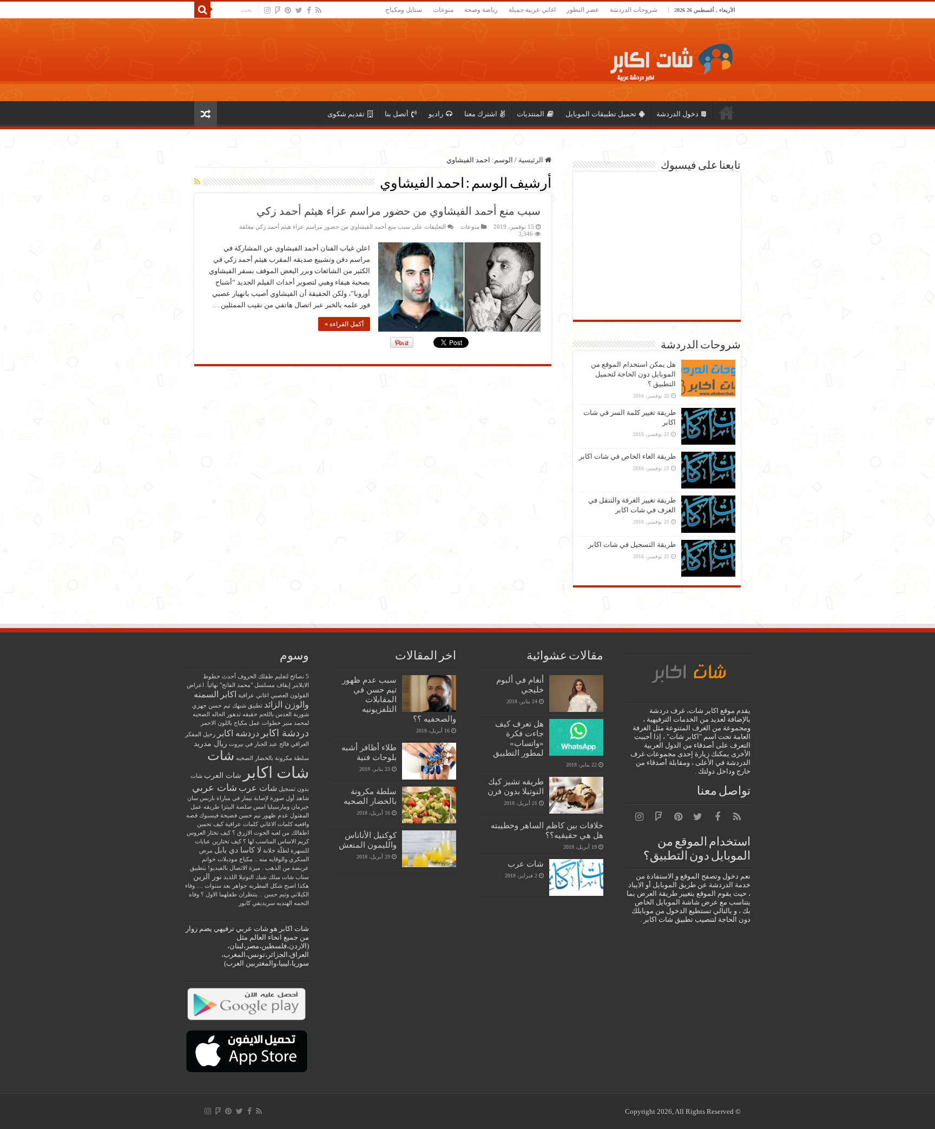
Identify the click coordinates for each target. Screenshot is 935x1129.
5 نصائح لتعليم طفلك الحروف (273, 676)
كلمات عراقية (241, 824)
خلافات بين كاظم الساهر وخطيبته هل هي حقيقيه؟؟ (547, 830)
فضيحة (228, 815)
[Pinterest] (288, 10)
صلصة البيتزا (236, 807)
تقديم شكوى (346, 114)
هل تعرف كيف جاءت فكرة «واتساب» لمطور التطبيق (518, 738)
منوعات (443, 10)
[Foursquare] (277, 10)
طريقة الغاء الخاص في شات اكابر (627, 456)
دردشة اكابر (285, 733)
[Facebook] (309, 10)
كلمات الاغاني (276, 824)
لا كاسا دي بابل (237, 850)
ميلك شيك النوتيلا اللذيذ (251, 877)
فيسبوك (209, 815)
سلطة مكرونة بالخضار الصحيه (370, 796)
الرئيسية (727, 112)
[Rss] (318, 10)
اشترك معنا (480, 114)
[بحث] (202, 10)
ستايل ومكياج (403, 10)
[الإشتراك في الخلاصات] (197, 182)
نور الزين (207, 877)
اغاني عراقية (253, 695)
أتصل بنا (397, 114)
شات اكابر (276, 772)
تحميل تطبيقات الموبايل (600, 114)
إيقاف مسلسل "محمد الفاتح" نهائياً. (248, 685)
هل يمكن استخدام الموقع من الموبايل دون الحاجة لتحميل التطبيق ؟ (633, 374)
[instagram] (267, 10)
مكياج (246, 859)
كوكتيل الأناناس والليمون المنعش (368, 839)
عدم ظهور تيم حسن (263, 815)
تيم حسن (219, 706)
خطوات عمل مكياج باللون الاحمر (241, 723)
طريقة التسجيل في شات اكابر (632, 544)
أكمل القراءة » (344, 324)
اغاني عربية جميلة (532, 10)
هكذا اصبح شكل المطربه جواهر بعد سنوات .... (252, 886)
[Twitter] (299, 10)
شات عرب (526, 863)
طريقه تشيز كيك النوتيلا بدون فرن (516, 786)
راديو (436, 114)
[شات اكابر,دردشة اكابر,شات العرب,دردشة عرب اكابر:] (668, 58)
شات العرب (222, 775)
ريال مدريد (210, 744)
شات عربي (214, 787)
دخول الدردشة (677, 114)
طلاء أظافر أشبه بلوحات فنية (369, 752)
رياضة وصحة (481, 10)
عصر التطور (583, 10)
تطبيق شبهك (247, 706)
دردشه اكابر (238, 733)
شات (220, 755)
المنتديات (530, 114)
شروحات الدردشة (633, 10)
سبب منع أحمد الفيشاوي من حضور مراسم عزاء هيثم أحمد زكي (398, 211)
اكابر (228, 694)
